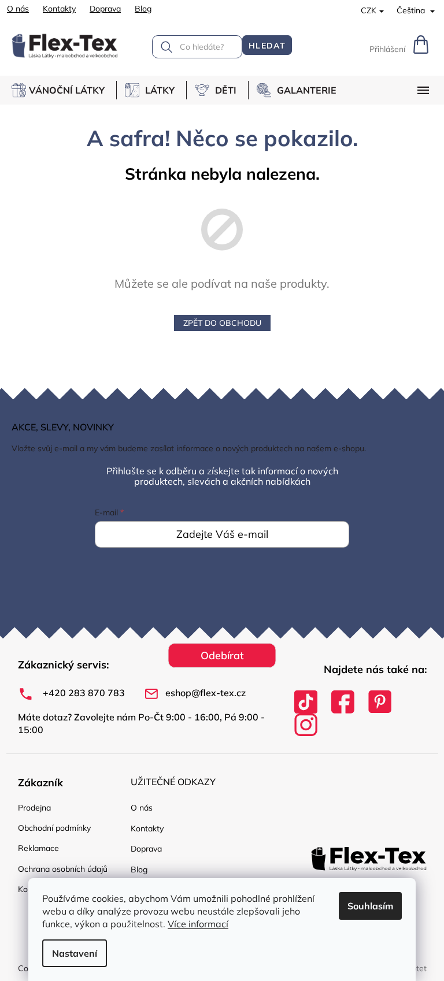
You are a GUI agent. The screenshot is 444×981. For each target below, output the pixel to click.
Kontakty (59, 8)
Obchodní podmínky (54, 828)
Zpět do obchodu (222, 323)
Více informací (198, 924)
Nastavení (74, 953)
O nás (18, 8)
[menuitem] (64, 90)
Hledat (267, 45)
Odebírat (222, 655)
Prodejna (34, 807)
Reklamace (38, 848)
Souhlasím (370, 906)
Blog (143, 8)
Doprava (105, 8)
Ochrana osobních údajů (63, 869)
